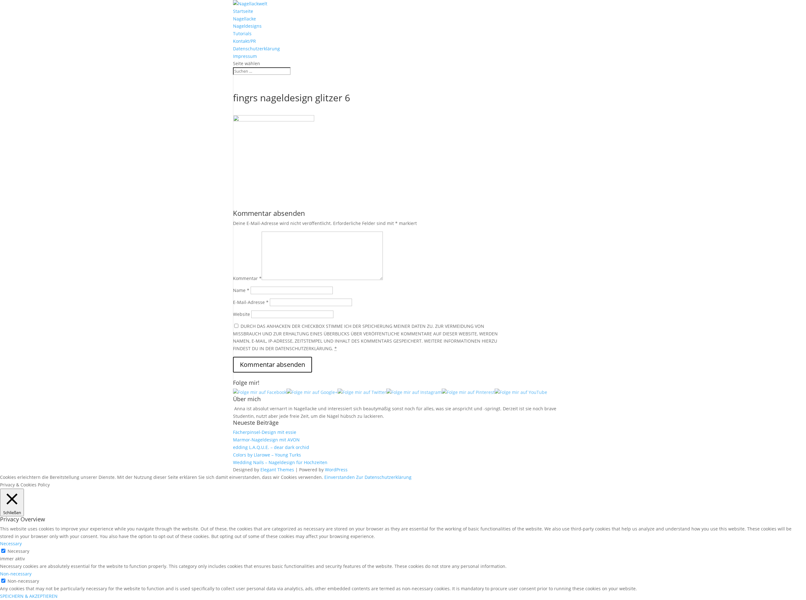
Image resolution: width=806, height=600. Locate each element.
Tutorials (242, 33)
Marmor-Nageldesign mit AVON (266, 440)
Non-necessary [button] (15, 574)
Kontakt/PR (244, 41)
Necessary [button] (11, 544)
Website (241, 314)
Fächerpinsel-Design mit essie (264, 432)
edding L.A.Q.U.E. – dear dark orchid (271, 447)
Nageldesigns (247, 26)
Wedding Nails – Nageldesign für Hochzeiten (280, 462)
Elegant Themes (277, 470)
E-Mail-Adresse (251, 302)
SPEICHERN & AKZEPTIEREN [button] (29, 596)
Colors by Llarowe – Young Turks (267, 455)
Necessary (18, 551)
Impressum (245, 56)
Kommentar (247, 278)
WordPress (336, 470)
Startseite (243, 11)
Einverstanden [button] (339, 477)
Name (241, 290)
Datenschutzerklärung (256, 49)
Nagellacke (244, 19)
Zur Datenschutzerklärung (384, 477)
